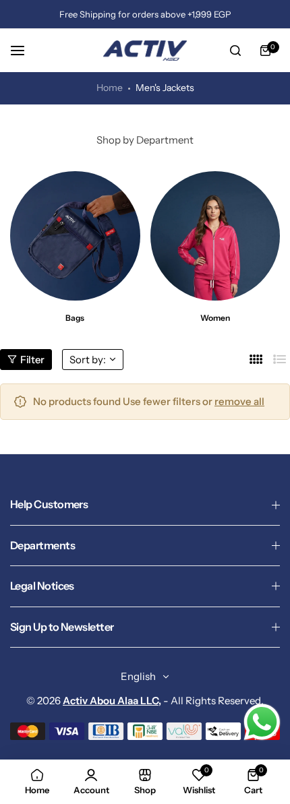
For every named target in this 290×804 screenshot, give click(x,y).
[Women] (215, 236)
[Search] (235, 50)
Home (109, 88)
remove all (239, 401)
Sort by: (87, 359)
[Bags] (75, 236)
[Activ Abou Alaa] (145, 50)
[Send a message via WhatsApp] (262, 722)
